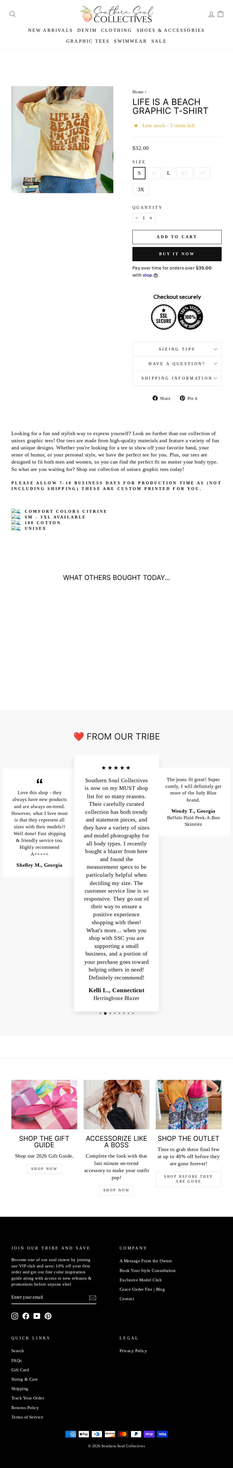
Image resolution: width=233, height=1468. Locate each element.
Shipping (19, 1388)
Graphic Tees (88, 41)
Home (138, 91)
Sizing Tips (177, 349)
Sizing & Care (24, 1379)
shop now (116, 1190)
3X (141, 189)
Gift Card (20, 1369)
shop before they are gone (188, 1179)
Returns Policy (25, 1407)
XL (184, 173)
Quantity (147, 207)
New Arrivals (50, 30)
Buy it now (177, 254)
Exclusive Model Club (141, 1279)
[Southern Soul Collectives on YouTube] (37, 1316)
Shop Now (44, 1169)
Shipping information (177, 378)
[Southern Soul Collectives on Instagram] (14, 1316)
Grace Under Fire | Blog (142, 1289)
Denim (87, 30)
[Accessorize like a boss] (116, 1104)
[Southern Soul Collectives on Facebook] (25, 1316)
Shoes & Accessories (171, 30)
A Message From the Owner (146, 1260)
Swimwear (130, 41)
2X (202, 173)
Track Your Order (27, 1397)
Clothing (116, 30)
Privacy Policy (133, 1350)
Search (17, 1350)
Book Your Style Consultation (148, 1270)
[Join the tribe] (92, 1298)
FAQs (16, 1360)
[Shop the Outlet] (189, 1104)
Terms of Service (27, 1417)
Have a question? (177, 363)
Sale (159, 41)
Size (139, 162)
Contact (127, 1298)
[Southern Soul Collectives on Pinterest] (48, 1316)
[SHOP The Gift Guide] (44, 1104)
